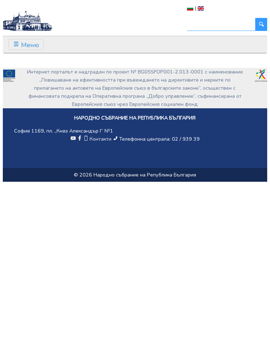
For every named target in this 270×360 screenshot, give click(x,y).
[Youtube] (73, 138)
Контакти (100, 138)
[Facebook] (79, 138)
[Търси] (261, 24)
